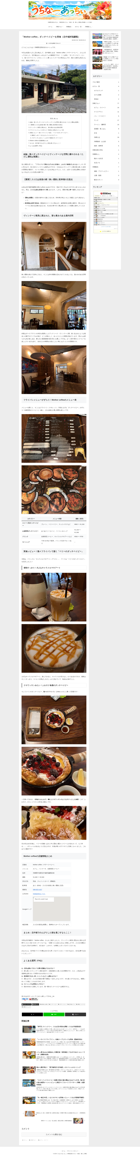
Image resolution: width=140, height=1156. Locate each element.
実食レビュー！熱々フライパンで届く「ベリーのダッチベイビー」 (49, 132)
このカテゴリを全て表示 (106, 226)
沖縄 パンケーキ (81, 1004)
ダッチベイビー (53, 1004)
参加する (115, 228)
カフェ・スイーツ (27, 1004)
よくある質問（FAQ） (36, 146)
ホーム (63, 1151)
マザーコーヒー (63, 1004)
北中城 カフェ (72, 1004)
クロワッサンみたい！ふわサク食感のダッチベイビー (47, 138)
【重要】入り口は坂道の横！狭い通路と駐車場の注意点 (46, 124)
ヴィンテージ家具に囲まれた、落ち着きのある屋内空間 (46, 127)
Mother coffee (45, 1004)
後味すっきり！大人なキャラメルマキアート (45, 135)
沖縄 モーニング (26, 1007)
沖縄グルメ (36, 1004)
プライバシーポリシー (72, 1151)
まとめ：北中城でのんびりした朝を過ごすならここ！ (45, 143)
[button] (75, 1014)
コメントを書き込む (54, 1134)
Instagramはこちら (39, 894)
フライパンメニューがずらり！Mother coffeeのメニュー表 (47, 130)
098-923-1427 (37, 889)
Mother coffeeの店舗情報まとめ (39, 140)
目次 (51, 118)
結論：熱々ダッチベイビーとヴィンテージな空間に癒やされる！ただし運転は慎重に (54, 122)
